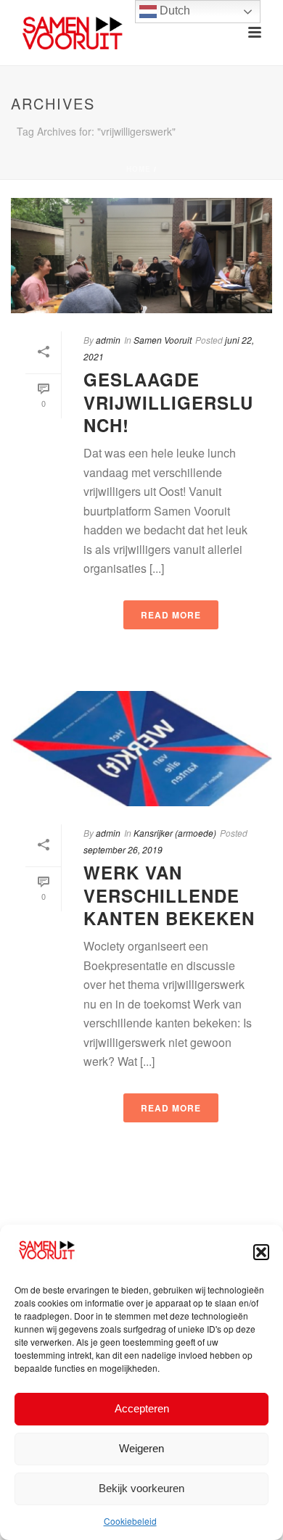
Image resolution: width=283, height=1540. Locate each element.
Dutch (173, 10)
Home (138, 169)
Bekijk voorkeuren (141, 1488)
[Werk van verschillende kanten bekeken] (141, 748)
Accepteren (142, 1408)
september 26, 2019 (123, 849)
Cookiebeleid (130, 1521)
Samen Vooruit (163, 340)
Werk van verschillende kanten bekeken (169, 895)
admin (108, 340)
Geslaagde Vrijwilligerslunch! (168, 401)
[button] (261, 1252)
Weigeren (141, 1448)
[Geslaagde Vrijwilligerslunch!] (141, 255)
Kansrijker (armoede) (175, 833)
